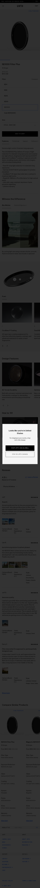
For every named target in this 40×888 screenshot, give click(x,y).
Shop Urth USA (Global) (20, 448)
